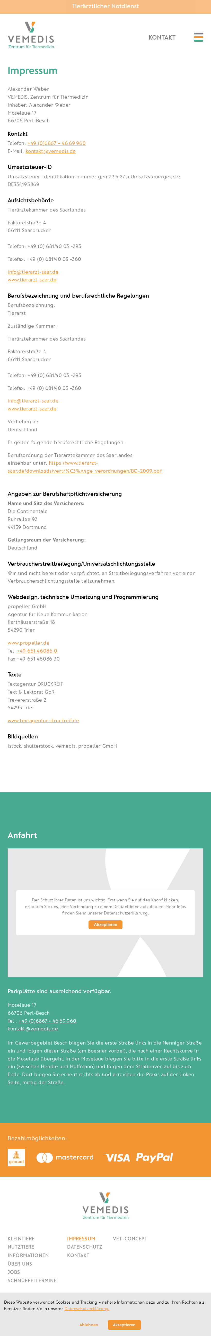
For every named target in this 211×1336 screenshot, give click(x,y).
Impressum (81, 1238)
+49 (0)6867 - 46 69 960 (47, 1021)
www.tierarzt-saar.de (32, 279)
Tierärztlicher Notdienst (105, 6)
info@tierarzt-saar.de (33, 272)
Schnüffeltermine (32, 1280)
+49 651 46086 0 (37, 651)
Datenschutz (84, 1247)
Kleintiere (21, 1238)
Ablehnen (89, 1324)
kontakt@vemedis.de (51, 151)
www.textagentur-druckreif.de (43, 720)
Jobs (14, 1272)
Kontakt (162, 37)
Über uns (20, 1264)
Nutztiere (21, 1247)
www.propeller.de (28, 643)
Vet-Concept (130, 1238)
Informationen (28, 1255)
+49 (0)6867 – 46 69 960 (57, 143)
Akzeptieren (105, 924)
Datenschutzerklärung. (87, 1308)
